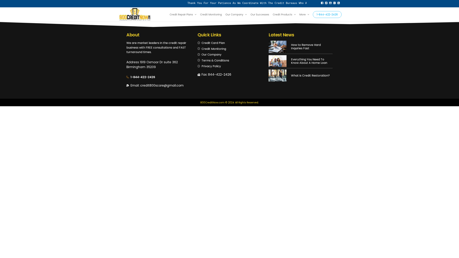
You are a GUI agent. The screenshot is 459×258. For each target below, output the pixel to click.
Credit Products (282, 14)
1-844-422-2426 (327, 14)
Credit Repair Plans (181, 14)
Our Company (234, 14)
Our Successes (259, 14)
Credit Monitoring (211, 14)
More (302, 14)
